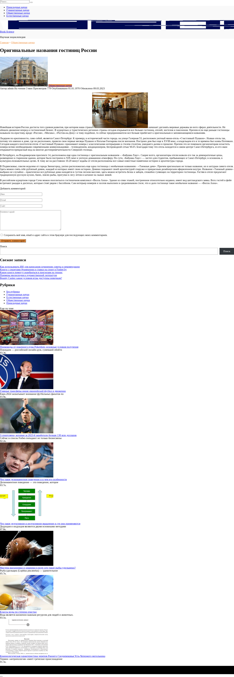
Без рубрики (13, 291)
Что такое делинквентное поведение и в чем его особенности (33, 479)
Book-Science (7, 31)
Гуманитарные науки (17, 10)
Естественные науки (17, 15)
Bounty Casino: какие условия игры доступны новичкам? (31, 278)
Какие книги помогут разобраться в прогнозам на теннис (31, 272)
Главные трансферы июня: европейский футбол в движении (33, 391)
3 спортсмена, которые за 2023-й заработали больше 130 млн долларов (38, 435)
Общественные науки (18, 13)
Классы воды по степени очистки (18, 612)
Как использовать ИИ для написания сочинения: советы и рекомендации (40, 266)
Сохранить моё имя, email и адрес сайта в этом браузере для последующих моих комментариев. (55, 235)
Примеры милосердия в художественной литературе (28, 275)
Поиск (3, 246)
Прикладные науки (16, 7)
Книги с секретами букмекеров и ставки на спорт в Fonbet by (33, 269)
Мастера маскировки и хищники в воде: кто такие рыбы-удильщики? (38, 567)
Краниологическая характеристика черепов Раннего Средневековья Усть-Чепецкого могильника (52, 656)
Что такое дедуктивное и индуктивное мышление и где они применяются (40, 523)
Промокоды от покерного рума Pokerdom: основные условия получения (39, 347)
